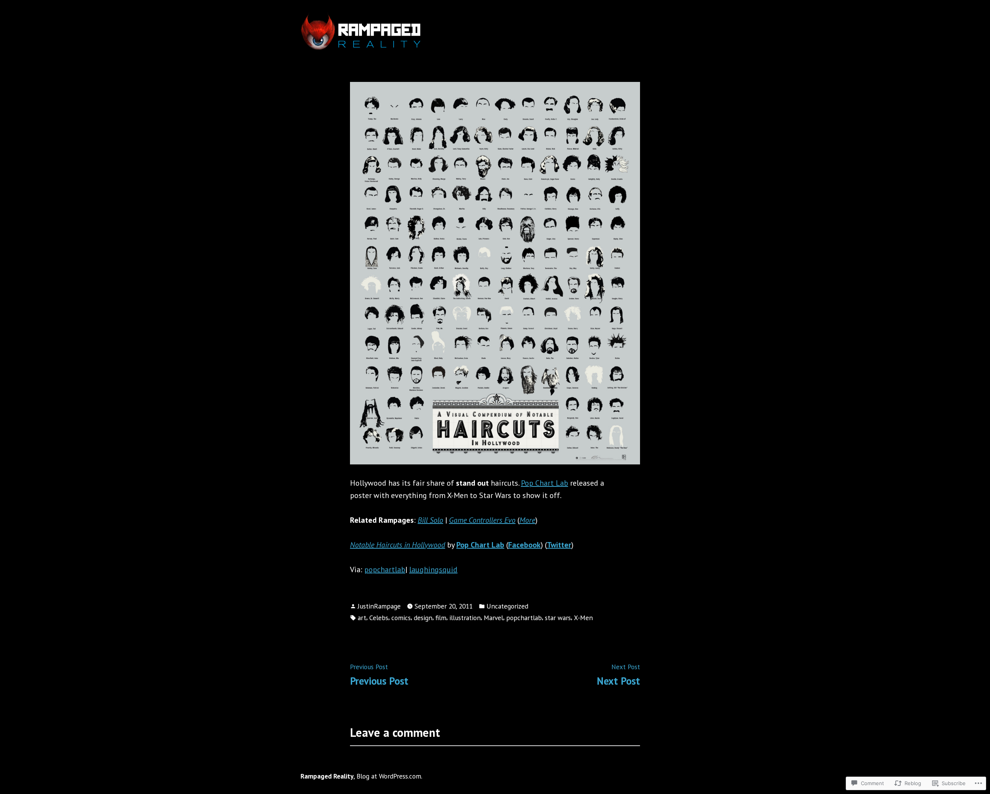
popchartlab (384, 569)
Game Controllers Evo (482, 520)
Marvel (493, 617)
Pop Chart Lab (544, 483)
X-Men (583, 617)
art (362, 617)
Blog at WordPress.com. (389, 776)
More (527, 520)
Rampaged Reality (326, 776)
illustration (465, 617)
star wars (558, 617)
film (440, 617)
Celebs (378, 617)
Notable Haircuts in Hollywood (397, 545)
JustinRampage (379, 606)
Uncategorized (507, 606)
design (423, 617)
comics (401, 617)
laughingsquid (433, 569)
